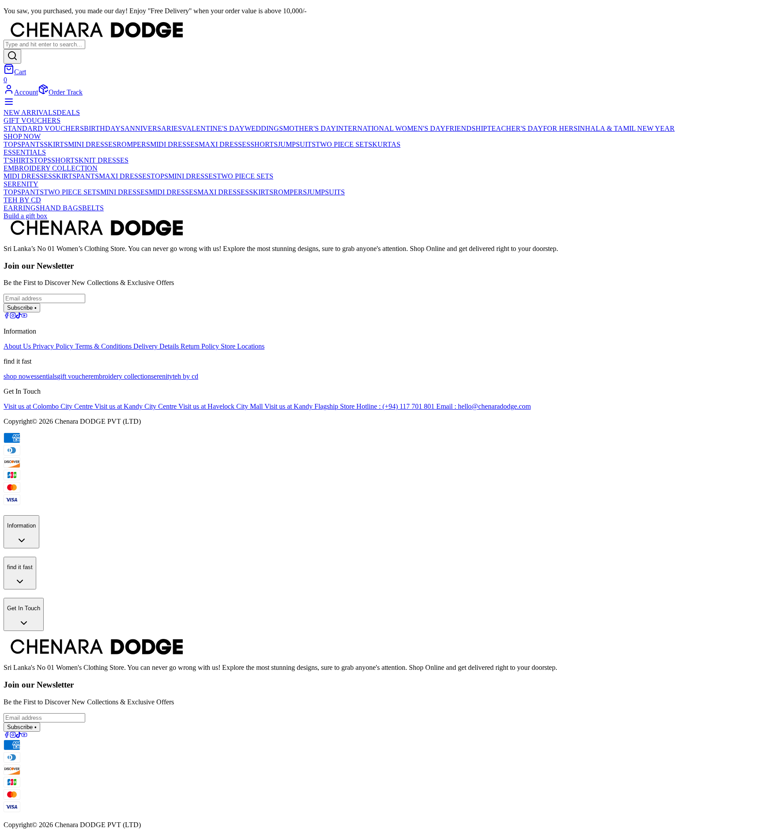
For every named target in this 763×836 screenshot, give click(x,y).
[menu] (9, 104)
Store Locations (242, 346)
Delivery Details (157, 346)
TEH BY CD (22, 200)
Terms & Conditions (104, 346)
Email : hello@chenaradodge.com (483, 406)
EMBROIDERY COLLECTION (51, 168)
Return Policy (201, 346)
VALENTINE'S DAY (213, 128)
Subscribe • (22, 307)
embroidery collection (121, 376)
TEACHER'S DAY (515, 128)
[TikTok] (18, 316)
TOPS (12, 144)
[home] (381, 31)
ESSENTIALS (25, 152)
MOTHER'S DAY (309, 128)
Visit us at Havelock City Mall (221, 406)
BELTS (93, 208)
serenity (162, 376)
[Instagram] (13, 316)
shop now (17, 376)
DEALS (68, 112)
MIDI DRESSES (174, 144)
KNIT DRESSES (103, 160)
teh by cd (185, 376)
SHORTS (264, 144)
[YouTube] (24, 316)
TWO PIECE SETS (344, 144)
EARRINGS (22, 208)
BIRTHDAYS (104, 128)
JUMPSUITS (297, 144)
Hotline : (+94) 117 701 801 (396, 406)
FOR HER (558, 128)
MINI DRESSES (92, 144)
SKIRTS (56, 144)
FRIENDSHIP (466, 128)
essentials (44, 376)
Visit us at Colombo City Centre (49, 406)
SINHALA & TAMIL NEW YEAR (624, 128)
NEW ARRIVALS (30, 112)
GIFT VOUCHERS (32, 120)
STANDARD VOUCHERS (44, 128)
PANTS (32, 144)
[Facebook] (7, 316)
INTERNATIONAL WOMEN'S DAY (391, 128)
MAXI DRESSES (224, 144)
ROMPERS (133, 144)
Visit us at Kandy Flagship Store (310, 406)
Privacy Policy (54, 346)
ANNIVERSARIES (153, 128)
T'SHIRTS (19, 160)
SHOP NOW (22, 136)
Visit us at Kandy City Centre (136, 406)
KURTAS (386, 144)
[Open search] (12, 56)
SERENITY (21, 184)
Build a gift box (25, 216)
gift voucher (74, 376)
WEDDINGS (264, 128)
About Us (18, 346)
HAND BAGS (61, 208)
